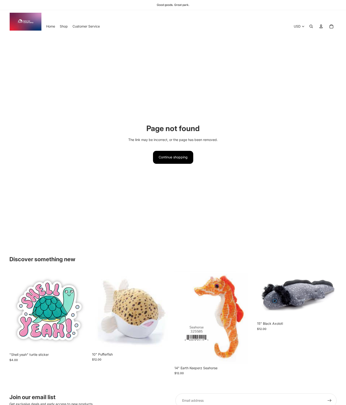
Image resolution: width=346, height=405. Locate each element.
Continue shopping (173, 157)
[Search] (311, 26)
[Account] (321, 26)
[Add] (82, 343)
